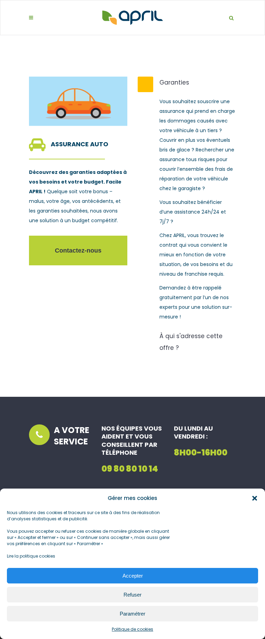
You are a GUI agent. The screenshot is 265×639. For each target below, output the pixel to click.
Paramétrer (132, 614)
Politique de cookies (132, 629)
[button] (254, 498)
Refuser (132, 595)
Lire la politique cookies (31, 556)
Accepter (132, 576)
